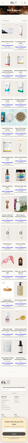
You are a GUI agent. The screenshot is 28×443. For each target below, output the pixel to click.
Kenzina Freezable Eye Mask (7, 271)
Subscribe (14, 393)
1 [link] (10, 371)
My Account (16, 398)
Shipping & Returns (5, 400)
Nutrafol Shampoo (7, 244)
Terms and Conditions (5, 407)
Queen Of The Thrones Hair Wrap (7, 129)
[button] (2, 2)
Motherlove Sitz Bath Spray (7, 186)
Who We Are (3, 416)
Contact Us (3, 398)
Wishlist (15, 400)
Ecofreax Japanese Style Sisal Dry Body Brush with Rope (20, 329)
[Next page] (17, 371)
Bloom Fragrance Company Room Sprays (20, 215)
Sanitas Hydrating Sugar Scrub (7, 157)
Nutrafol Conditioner (20, 244)
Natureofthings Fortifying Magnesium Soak (7, 358)
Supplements (17, 416)
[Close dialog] (25, 419)
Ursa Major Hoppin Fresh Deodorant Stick (21, 100)
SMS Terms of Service (5, 409)
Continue (14, 434)
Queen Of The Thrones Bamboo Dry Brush (20, 129)
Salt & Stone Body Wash (20, 300)
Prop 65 (3, 403)
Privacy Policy (4, 405)
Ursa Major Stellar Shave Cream (7, 100)
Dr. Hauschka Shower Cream (20, 42)
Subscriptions (17, 402)
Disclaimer (3, 402)
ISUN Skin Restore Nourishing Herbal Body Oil (20, 358)
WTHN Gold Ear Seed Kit (7, 41)
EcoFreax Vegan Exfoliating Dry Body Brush (7, 300)
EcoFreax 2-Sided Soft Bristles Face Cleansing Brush (7, 215)
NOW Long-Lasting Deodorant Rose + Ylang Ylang (7, 329)
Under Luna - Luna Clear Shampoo (20, 271)
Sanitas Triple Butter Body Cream (20, 71)
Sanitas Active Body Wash (20, 157)
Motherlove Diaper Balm (20, 186)
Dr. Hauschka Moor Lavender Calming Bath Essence (7, 71)
